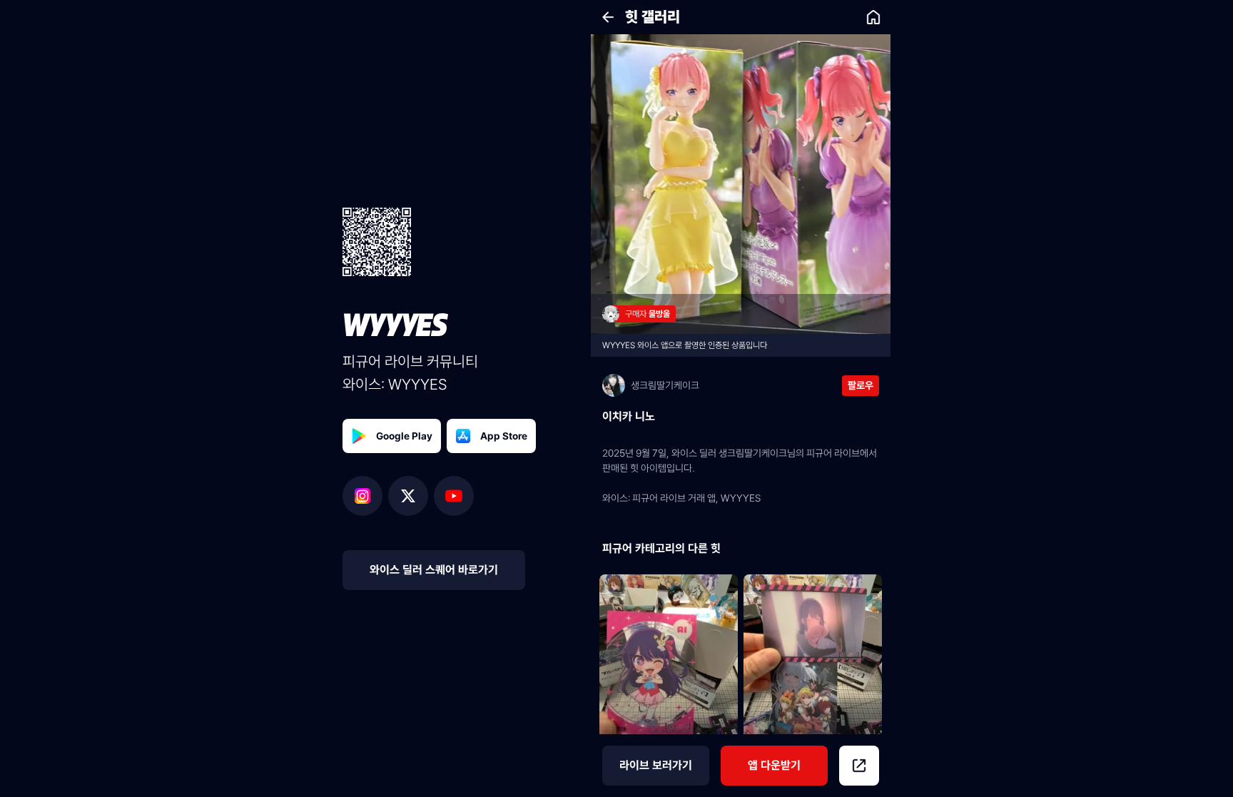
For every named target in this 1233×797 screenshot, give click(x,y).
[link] (873, 17)
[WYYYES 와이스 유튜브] (454, 496)
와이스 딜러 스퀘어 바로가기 (434, 570)
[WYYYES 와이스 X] (411, 496)
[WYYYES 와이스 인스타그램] (365, 496)
